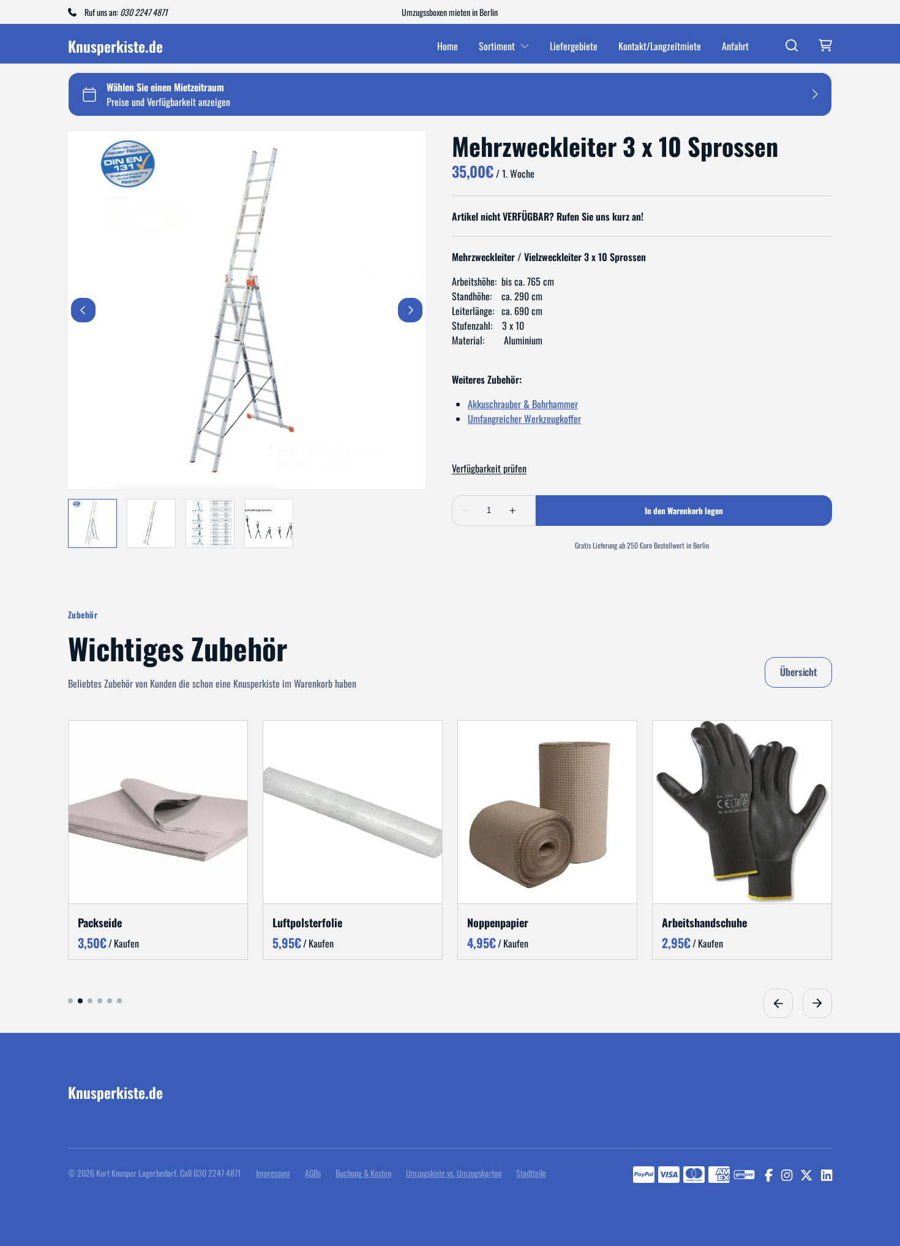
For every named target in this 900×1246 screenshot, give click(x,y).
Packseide (100, 922)
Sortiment (497, 46)
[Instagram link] (786, 1175)
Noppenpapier (497, 922)
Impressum (273, 1172)
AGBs (313, 1172)
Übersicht (798, 671)
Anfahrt (735, 46)
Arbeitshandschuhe (704, 922)
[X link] (806, 1175)
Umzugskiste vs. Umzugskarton (453, 1172)
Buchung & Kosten (363, 1172)
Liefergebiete (574, 46)
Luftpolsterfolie (307, 922)
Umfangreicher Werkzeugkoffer (524, 418)
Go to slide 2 (80, 1000)
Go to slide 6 (119, 1000)
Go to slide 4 (100, 1000)
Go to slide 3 (90, 1000)
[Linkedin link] (826, 1175)
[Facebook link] (769, 1175)
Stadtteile (531, 1172)
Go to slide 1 (70, 1000)
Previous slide (778, 1002)
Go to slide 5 (109, 1000)
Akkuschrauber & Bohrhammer (523, 404)
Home (447, 46)
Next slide (817, 1002)
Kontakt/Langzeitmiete (659, 46)
